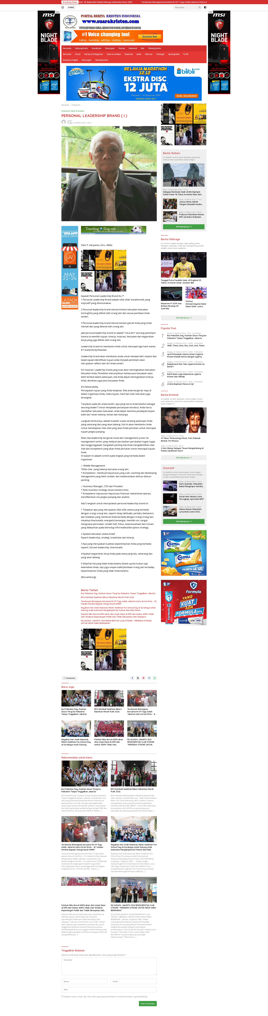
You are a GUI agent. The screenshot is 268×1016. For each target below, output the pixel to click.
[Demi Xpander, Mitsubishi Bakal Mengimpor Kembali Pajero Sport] (170, 486)
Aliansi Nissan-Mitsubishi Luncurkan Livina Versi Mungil (190, 510)
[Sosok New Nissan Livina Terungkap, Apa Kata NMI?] (170, 498)
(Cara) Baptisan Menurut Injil (180, 384)
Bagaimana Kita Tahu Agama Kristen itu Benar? (186, 365)
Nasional (133, 48)
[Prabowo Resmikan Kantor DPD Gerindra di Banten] (170, 216)
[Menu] (63, 7)
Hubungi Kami (81, 48)
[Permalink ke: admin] (63, 121)
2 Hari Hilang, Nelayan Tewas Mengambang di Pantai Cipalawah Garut (182, 449)
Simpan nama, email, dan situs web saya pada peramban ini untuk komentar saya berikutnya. (106, 996)
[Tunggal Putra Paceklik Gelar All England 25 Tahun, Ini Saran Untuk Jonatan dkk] (184, 265)
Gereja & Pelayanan (93, 54)
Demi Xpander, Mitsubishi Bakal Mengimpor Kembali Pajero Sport (191, 485)
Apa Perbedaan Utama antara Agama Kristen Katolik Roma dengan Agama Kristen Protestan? (185, 355)
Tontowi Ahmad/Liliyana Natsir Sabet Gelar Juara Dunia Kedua (196, 304)
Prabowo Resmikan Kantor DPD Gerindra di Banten (191, 215)
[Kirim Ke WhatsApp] (155, 678)
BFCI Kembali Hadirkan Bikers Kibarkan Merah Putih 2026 (107, 597)
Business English (70, 60)
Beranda (67, 48)
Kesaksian (96, 48)
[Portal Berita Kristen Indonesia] (103, 21)
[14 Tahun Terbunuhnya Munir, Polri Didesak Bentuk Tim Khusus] (184, 420)
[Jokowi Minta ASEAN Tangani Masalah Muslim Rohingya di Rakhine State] (170, 204)
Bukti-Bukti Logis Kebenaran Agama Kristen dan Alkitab (184, 375)
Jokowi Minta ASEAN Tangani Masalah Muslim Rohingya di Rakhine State (191, 203)
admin (69, 121)
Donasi (122, 48)
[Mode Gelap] (205, 7)
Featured (65, 111)
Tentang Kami (154, 48)
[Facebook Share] (132, 678)
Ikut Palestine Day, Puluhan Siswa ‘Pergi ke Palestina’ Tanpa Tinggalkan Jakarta (118, 593)
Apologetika (174, 54)
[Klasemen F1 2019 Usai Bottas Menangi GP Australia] (171, 294)
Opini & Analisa (114, 54)
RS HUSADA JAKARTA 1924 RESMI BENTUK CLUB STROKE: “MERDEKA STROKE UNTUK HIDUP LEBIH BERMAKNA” (116, 621)
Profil (185, 54)
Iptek (139, 54)
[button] (199, 7)
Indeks (71, 7)
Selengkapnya (183, 226)
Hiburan (148, 54)
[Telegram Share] (149, 678)
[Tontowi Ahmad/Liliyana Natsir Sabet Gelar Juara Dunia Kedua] (196, 293)
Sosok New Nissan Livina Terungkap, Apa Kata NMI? (191, 497)
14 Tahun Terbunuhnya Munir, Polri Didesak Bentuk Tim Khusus (180, 439)
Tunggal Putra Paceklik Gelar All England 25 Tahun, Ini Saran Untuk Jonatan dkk (181, 281)
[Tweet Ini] (138, 678)
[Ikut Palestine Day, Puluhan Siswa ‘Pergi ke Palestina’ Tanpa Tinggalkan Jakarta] (76, 698)
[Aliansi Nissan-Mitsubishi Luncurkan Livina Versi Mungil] (170, 511)
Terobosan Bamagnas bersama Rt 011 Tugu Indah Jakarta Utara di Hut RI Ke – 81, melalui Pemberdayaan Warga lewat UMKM (139, 2)
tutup (57, 12)
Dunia (77, 54)
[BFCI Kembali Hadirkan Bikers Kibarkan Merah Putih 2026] (109, 698)
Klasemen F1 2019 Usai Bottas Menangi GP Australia (171, 306)
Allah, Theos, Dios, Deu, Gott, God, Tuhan (185, 345)
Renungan (110, 48)
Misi (142, 48)
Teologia (160, 54)
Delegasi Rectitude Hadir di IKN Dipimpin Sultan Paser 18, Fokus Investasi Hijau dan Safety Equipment (182, 193)
